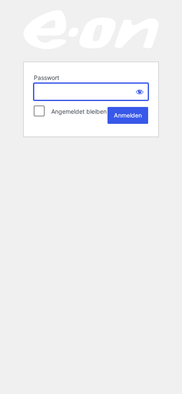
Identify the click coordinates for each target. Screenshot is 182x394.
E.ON (91, 30)
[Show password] (139, 91)
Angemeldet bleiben (76, 111)
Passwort (46, 77)
